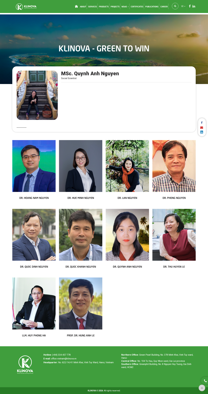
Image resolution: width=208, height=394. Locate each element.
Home (76, 6)
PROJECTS (115, 6)
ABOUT (83, 6)
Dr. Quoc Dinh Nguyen (34, 266)
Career (164, 6)
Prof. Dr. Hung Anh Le (81, 335)
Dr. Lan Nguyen (127, 197)
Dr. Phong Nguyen (174, 197)
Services (92, 6)
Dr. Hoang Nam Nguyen (34, 197)
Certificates (137, 6)
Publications (151, 6)
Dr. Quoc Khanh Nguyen (81, 266)
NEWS (124, 6)
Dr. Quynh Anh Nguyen (127, 266)
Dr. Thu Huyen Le (174, 266)
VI (182, 6)
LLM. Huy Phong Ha (34, 335)
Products (104, 6)
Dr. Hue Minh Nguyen (80, 197)
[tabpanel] (104, 49)
